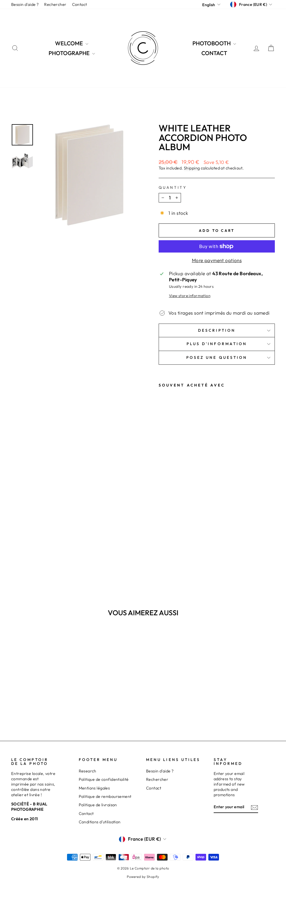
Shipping (192, 168)
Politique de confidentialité (104, 779)
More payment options (217, 260)
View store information (189, 295)
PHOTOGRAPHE (70, 53)
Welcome (69, 43)
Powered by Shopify (143, 877)
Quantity (173, 187)
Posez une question (216, 357)
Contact (79, 4)
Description (216, 330)
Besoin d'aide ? (25, 4)
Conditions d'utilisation (100, 821)
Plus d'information (217, 343)
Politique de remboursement (105, 796)
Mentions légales (94, 788)
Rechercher (55, 4)
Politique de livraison (98, 804)
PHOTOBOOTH (212, 43)
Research (87, 771)
